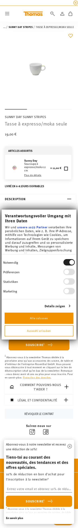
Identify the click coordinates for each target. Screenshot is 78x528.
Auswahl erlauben (39, 330)
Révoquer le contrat (38, 413)
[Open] (52, 13)
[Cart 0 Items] (70, 13)
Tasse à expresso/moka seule (55, 27)
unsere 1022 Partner (32, 227)
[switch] (69, 272)
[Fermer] (69, 446)
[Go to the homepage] (33, 13)
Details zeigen (55, 306)
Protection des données (37, 377)
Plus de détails (32, 175)
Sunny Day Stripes (21, 27)
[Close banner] (75, 2)
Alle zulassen (39, 318)
